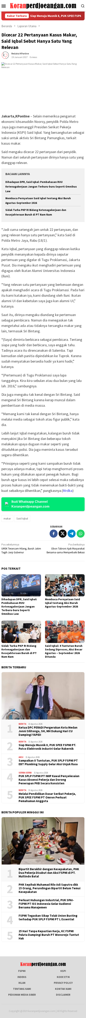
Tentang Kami (22, 989)
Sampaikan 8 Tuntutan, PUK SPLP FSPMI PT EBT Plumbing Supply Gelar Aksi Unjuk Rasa (48, 762)
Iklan (21, 983)
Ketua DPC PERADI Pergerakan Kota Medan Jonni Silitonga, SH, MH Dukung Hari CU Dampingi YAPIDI (48, 731)
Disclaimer (63, 994)
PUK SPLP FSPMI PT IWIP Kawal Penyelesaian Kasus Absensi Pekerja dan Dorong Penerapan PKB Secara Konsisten (49, 779)
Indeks (21, 977)
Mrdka (67, 490)
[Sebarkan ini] (54, 534)
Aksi (21, 757)
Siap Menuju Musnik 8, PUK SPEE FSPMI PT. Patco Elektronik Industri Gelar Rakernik (47, 747)
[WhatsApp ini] (81, 534)
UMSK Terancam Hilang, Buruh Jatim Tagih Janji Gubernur (21, 548)
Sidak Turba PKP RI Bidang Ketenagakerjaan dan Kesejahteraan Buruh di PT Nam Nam (19, 651)
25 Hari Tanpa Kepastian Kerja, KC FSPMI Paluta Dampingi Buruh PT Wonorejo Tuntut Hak (49, 934)
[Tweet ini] (63, 534)
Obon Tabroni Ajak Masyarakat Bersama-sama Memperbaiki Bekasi (66, 548)
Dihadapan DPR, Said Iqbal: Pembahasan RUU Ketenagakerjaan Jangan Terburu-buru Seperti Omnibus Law (41, 186)
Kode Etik (63, 977)
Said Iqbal (22, 518)
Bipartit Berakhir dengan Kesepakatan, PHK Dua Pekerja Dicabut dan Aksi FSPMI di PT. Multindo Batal (49, 872)
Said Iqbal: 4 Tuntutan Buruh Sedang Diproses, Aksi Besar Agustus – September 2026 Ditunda (63, 651)
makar (7, 518)
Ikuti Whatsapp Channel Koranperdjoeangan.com (30, 504)
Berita (22, 724)
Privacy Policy (63, 983)
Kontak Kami (63, 989)
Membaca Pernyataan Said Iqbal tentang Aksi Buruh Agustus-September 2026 (62, 602)
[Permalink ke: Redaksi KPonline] (5, 55)
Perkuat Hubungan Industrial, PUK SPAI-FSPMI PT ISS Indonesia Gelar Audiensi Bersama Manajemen (46, 903)
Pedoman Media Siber (22, 994)
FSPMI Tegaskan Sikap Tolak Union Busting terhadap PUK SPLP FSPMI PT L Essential (48, 917)
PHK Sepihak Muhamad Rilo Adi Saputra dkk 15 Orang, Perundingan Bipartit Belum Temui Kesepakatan (49, 888)
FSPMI (22, 971)
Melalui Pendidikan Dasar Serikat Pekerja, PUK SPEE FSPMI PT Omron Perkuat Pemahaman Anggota (47, 797)
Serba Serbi (25, 772)
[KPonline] (43, 5)
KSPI (63, 971)
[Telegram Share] (72, 534)
